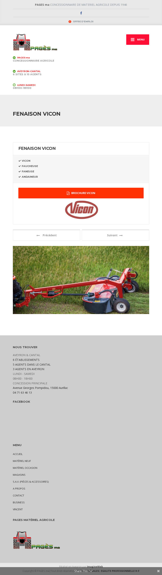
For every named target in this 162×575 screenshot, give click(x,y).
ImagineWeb (95, 566)
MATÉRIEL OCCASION (25, 468)
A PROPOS (19, 488)
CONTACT (18, 495)
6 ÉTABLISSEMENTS (26, 360)
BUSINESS (19, 502)
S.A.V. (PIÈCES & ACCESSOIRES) (31, 481)
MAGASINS (19, 475)
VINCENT (18, 509)
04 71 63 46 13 (22, 392)
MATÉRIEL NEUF (22, 461)
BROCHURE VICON (83, 193)
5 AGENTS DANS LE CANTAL (32, 364)
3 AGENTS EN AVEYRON (28, 369)
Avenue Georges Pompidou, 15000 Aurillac (40, 388)
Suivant (113, 235)
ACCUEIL (18, 454)
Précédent (49, 235)
